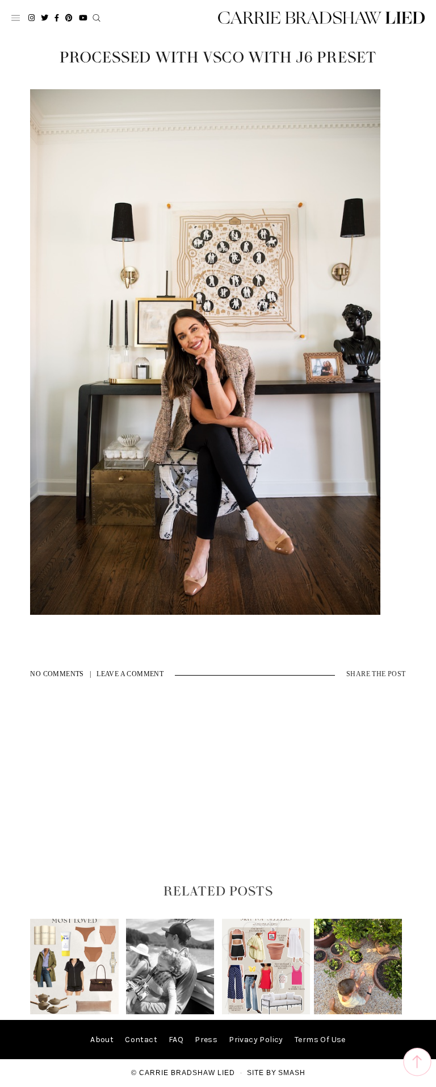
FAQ (176, 1039)
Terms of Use (320, 1039)
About (102, 1039)
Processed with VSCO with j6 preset (218, 58)
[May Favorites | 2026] (266, 1012)
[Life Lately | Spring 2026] (358, 1012)
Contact (141, 1039)
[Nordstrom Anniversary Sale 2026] (74, 1012)
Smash (291, 1073)
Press (206, 1039)
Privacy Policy (256, 1039)
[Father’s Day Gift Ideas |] (170, 1012)
